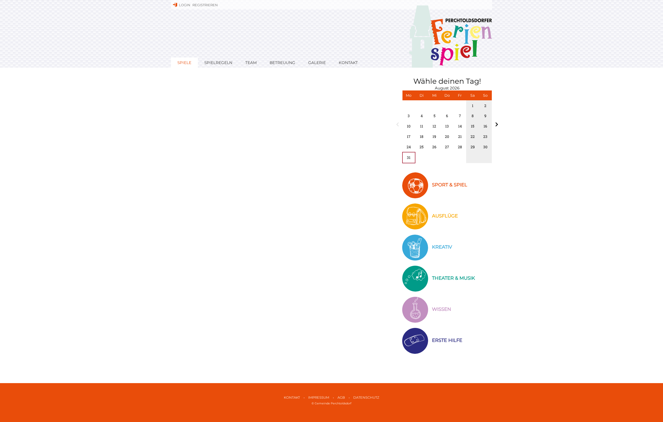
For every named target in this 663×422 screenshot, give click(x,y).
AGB (341, 397)
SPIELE (184, 62)
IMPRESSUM (318, 397)
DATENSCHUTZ (366, 397)
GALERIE (317, 62)
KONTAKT (348, 62)
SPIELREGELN (218, 62)
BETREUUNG (282, 62)
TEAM (251, 62)
